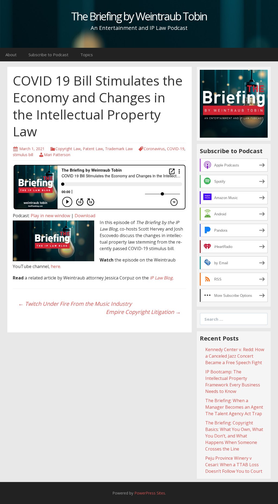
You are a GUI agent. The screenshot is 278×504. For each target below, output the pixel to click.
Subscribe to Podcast (48, 54)
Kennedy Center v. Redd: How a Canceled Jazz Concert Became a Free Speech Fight (234, 356)
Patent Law (93, 148)
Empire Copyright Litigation (143, 312)
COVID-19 (175, 148)
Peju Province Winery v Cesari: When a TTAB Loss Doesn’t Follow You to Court (233, 464)
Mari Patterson (57, 154)
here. (56, 266)
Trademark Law (119, 148)
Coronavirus (154, 148)
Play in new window (50, 216)
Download (85, 216)
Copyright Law (68, 148)
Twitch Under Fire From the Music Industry (75, 303)
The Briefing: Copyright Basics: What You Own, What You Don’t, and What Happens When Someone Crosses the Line (234, 436)
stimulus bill (23, 154)
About (11, 54)
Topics (86, 54)
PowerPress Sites (149, 493)
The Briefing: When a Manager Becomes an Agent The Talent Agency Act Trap (234, 407)
